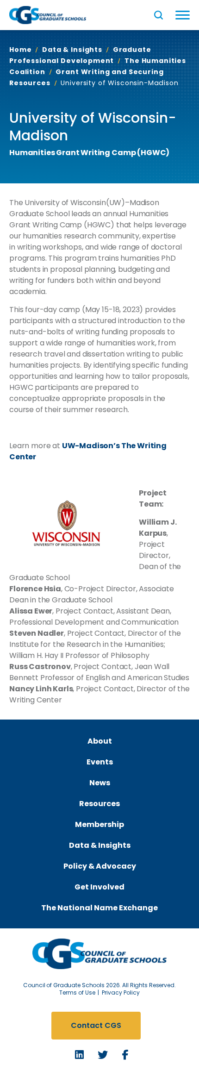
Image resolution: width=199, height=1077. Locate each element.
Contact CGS (96, 1025)
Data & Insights (72, 49)
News (99, 782)
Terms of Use (77, 992)
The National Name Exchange (99, 907)
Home (20, 49)
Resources (99, 803)
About (99, 741)
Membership (99, 824)
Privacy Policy (121, 992)
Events (100, 762)
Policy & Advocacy (99, 866)
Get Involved (99, 887)
